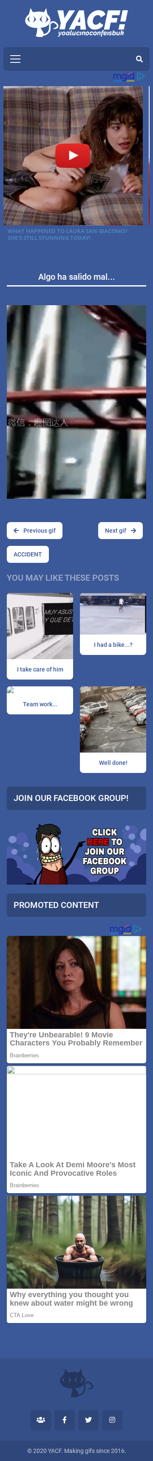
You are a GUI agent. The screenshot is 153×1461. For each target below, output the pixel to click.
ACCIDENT (28, 554)
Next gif (116, 530)
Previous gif (39, 530)
